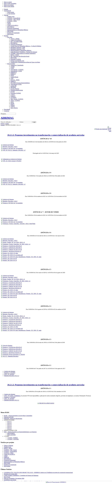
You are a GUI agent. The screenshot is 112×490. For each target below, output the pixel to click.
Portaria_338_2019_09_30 (10, 260)
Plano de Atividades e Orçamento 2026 (14, 478)
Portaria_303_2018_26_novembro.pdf (13, 255)
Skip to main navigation (10, 3)
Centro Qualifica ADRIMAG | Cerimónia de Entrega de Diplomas (21, 475)
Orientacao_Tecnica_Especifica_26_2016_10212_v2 (16, 244)
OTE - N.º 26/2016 (9, 374)
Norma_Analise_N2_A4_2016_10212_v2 (14, 242)
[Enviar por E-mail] (109, 131)
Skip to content (8, 2)
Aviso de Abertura (7, 345)
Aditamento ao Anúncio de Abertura (12, 159)
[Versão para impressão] (100, 129)
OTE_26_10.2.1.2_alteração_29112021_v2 (14, 150)
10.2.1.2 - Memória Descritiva (10, 356)
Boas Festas (7, 477)
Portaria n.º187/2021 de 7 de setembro (13, 148)
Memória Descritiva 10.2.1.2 (11, 375)
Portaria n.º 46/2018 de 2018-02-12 (12, 251)
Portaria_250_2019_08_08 (10, 258)
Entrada (3, 125)
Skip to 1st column (9, 5)
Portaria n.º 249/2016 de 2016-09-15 (12, 247)
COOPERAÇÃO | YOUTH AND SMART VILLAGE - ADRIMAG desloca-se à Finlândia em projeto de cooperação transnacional (38, 472)
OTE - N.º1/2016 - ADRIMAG (12, 395)
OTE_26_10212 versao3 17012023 (12, 161)
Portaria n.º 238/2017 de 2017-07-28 (12, 249)
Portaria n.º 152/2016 (9, 372)
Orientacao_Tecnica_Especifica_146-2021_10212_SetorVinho (19, 223)
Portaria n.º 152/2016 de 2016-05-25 (12, 246)
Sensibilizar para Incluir (10, 480)
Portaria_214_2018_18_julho (10, 253)
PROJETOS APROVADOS (46, 403)
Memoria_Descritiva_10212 (10, 240)
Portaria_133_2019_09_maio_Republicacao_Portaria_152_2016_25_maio (22, 256)
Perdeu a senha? (5, 123)
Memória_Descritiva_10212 (10, 146)
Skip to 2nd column (9, 6)
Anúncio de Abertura (8, 145)
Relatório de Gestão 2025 (10, 474)
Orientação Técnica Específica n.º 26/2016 (14, 354)
